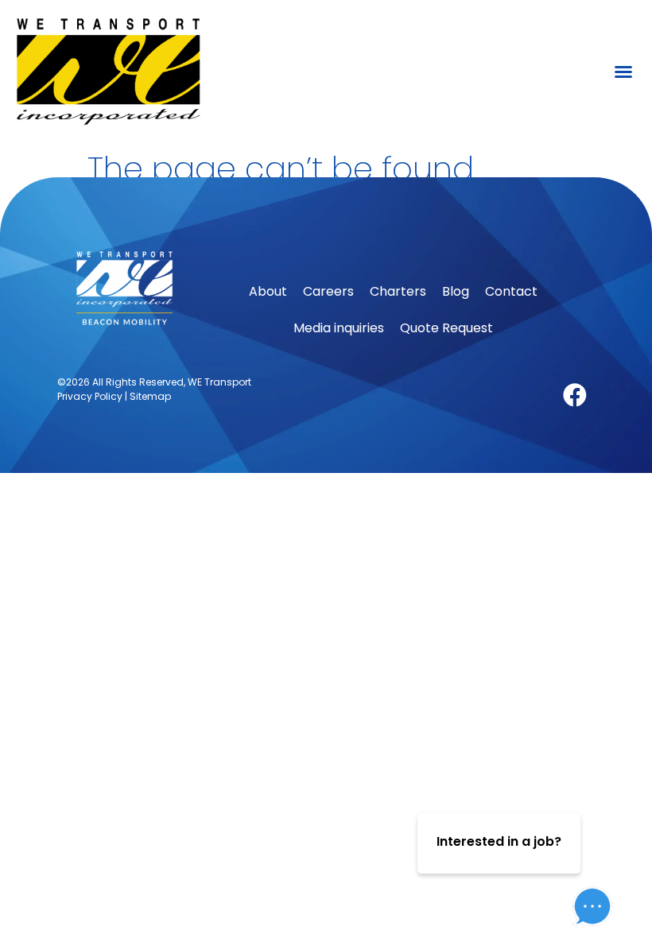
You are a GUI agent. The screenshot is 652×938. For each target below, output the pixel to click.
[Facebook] (575, 395)
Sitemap (150, 396)
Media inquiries (338, 328)
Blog (455, 291)
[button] (623, 71)
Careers (328, 291)
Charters (398, 291)
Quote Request (446, 328)
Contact (511, 291)
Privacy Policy (89, 396)
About (268, 291)
